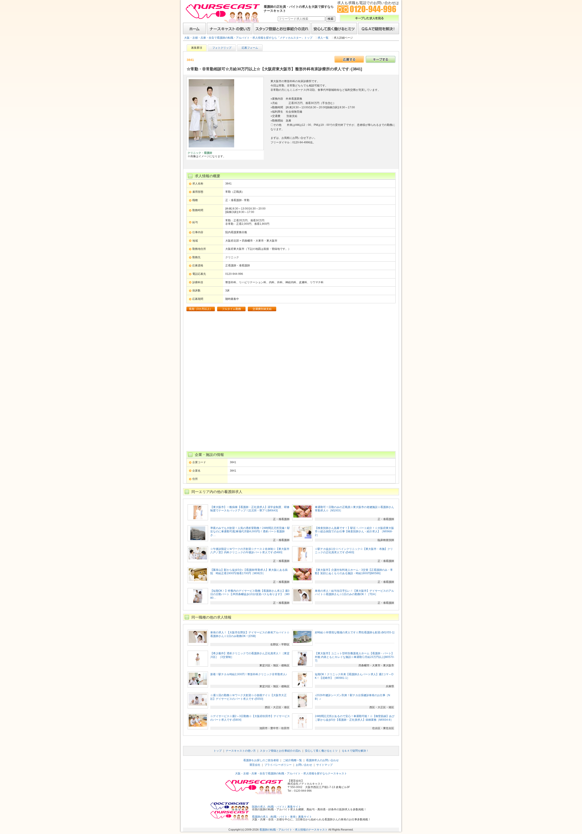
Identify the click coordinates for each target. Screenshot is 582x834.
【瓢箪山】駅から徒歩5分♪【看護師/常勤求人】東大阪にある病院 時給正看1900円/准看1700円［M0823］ (249, 571)
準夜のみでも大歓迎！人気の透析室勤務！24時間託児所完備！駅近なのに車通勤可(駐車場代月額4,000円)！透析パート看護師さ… (250, 531)
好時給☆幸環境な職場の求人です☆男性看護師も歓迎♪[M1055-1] (354, 632)
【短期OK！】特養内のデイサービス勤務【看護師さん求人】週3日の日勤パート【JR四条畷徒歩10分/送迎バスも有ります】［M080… (250, 594)
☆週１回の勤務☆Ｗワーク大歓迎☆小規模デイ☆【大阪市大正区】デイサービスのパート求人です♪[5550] (248, 697)
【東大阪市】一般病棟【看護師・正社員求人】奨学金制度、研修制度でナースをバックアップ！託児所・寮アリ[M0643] (249, 508)
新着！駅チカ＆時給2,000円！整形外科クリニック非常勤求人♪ (248, 674)
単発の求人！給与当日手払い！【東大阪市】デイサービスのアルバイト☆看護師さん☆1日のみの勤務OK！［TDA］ (354, 592)
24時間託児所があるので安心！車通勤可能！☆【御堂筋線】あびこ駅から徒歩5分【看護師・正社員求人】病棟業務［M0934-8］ (354, 718)
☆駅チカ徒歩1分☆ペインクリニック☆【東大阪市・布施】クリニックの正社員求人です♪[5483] (354, 550)
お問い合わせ (304, 764)
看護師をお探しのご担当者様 (261, 760)
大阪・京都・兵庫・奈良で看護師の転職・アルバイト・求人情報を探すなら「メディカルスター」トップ (248, 37)
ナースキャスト (222, 13)
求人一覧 (323, 37)
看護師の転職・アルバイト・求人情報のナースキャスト (293, 829)
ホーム (194, 28)
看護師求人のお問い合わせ (322, 760)
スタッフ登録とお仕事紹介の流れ (281, 28)
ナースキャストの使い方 (229, 28)
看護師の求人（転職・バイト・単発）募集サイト (282, 816)
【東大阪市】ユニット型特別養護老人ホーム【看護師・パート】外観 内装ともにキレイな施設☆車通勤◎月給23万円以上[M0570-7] (354, 657)
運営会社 (254, 764)
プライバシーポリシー (278, 764)
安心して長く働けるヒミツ (334, 28)
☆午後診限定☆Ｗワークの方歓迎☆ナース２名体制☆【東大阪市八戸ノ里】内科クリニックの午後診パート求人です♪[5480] (249, 550)
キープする (380, 59)
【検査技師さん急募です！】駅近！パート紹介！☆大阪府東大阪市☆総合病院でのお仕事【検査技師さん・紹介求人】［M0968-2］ (354, 531)
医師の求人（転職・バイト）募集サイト (276, 806)
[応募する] (349, 59)
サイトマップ (324, 764)
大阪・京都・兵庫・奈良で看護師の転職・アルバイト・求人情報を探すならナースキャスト (291, 773)
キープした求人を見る (369, 18)
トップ (217, 750)
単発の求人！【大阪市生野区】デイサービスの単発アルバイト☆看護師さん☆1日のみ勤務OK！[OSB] (249, 634)
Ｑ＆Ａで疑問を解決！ (378, 28)
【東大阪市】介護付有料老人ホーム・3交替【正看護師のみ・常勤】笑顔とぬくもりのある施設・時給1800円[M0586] (354, 571)
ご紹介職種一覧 (292, 760)
